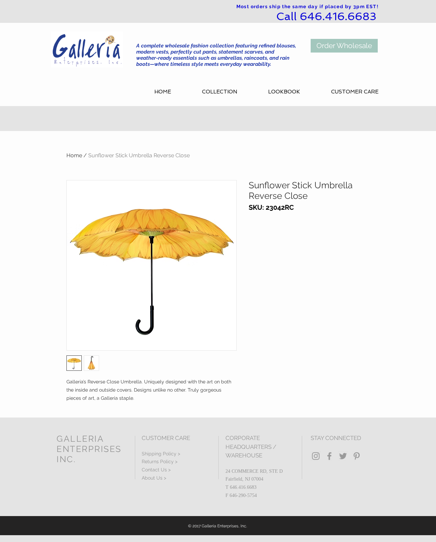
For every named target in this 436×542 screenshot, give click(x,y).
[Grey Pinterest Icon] (357, 456)
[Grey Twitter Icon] (343, 456)
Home (74, 155)
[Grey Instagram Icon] (316, 456)
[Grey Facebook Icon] (329, 456)
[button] (230, 92)
